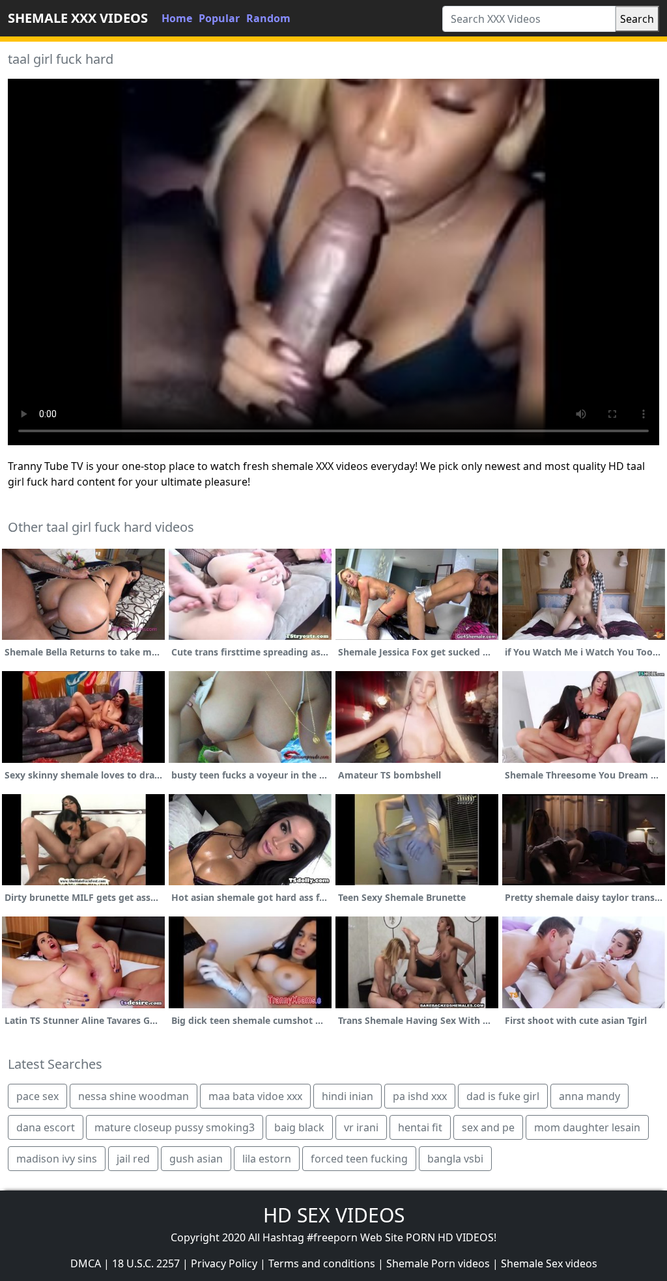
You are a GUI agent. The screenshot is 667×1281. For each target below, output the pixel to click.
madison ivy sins (56, 1158)
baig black (299, 1127)
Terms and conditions (321, 1263)
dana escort (45, 1127)
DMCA (85, 1263)
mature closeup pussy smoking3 (174, 1127)
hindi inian (347, 1096)
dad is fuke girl (502, 1096)
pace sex (37, 1096)
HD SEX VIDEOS (333, 1215)
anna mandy (589, 1096)
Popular (219, 18)
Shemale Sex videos (549, 1263)
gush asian (196, 1158)
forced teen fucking (359, 1158)
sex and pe (488, 1127)
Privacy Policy (224, 1263)
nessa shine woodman (133, 1096)
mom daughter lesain (587, 1127)
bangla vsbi (455, 1158)
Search (637, 19)
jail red (133, 1158)
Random (268, 18)
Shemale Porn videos (438, 1263)
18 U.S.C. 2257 (146, 1263)
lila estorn (266, 1158)
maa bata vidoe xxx (255, 1096)
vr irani (361, 1127)
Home (177, 18)
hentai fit (420, 1127)
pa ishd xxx (420, 1096)
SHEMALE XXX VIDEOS (78, 18)
